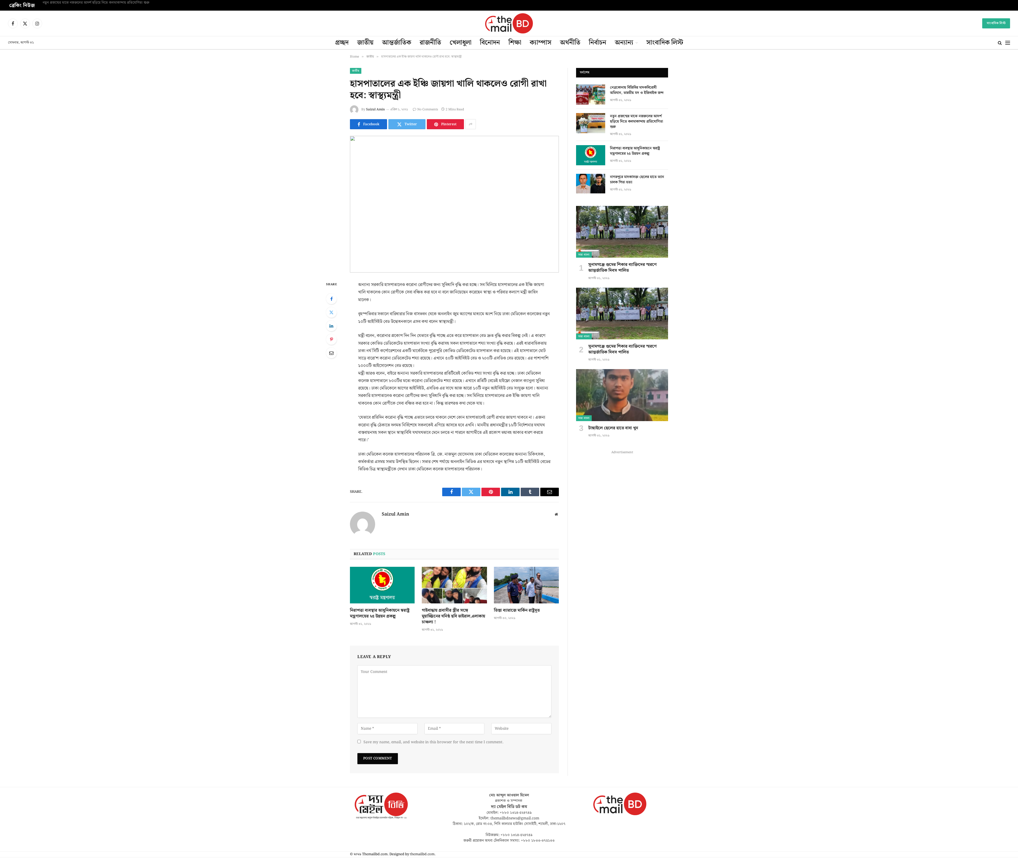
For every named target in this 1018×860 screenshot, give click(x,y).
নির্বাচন (597, 42)
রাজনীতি (430, 42)
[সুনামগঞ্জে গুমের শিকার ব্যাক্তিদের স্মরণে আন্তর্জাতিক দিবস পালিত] (622, 232)
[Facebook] (331, 298)
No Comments (427, 109)
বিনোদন (490, 42)
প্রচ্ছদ (342, 42)
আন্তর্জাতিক (396, 42)
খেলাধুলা (460, 42)
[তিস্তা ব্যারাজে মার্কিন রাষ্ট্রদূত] (526, 585)
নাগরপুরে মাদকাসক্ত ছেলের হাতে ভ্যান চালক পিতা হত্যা (637, 179)
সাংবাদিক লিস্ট (996, 23)
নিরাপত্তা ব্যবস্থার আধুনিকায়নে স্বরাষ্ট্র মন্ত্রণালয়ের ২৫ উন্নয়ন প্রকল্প (380, 613)
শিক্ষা (514, 42)
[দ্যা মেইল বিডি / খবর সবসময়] (509, 23)
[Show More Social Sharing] (470, 124)
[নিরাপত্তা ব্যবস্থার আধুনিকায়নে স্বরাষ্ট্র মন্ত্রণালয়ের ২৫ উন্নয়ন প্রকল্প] (382, 585)
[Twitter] (331, 312)
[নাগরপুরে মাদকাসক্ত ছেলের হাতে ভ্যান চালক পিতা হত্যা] (590, 184)
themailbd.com (422, 854)
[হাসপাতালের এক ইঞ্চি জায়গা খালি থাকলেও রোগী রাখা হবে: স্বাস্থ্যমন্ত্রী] (454, 204)
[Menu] (1007, 43)
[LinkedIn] (331, 326)
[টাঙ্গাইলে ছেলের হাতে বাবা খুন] (622, 395)
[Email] (331, 353)
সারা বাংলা (584, 254)
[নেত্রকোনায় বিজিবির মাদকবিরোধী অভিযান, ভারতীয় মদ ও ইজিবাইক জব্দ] (590, 94)
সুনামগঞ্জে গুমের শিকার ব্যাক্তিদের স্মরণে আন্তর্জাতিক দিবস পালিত (622, 268)
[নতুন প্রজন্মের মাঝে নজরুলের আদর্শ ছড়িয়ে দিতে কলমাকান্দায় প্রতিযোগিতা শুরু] (590, 123)
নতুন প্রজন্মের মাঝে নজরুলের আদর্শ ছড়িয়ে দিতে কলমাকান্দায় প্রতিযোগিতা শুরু (96, 3)
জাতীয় (365, 42)
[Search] (1000, 43)
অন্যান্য (624, 42)
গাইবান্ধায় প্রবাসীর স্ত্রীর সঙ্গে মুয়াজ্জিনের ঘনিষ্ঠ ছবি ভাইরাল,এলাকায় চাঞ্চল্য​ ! (453, 616)
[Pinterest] (331, 339)
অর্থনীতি (570, 42)
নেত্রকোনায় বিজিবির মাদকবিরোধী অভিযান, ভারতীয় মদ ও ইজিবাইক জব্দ (637, 90)
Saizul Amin (375, 109)
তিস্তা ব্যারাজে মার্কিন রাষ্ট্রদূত (517, 610)
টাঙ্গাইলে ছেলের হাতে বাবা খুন (613, 428)
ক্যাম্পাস (540, 42)
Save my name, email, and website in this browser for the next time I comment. (433, 742)
